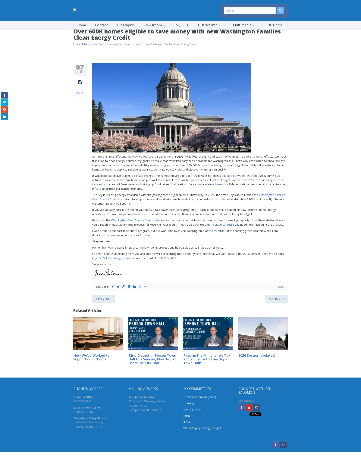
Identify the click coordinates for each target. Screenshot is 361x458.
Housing (188, 403)
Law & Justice (192, 409)
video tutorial (223, 224)
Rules (186, 415)
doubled (227, 175)
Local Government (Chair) (199, 397)
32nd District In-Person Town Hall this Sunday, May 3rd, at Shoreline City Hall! (152, 359)
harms (219, 184)
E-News (86, 44)
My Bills (182, 25)
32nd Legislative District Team (211, 29)
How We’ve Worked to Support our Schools (91, 357)
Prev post (104, 298)
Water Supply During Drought (202, 428)
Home (82, 25)
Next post (275, 298)
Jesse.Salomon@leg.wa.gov (113, 258)
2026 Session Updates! (256, 355)
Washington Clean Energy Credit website (137, 220)
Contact (101, 25)
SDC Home (274, 25)
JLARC (187, 422)
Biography (125, 25)
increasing (98, 184)
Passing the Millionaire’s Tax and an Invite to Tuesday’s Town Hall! (206, 359)
